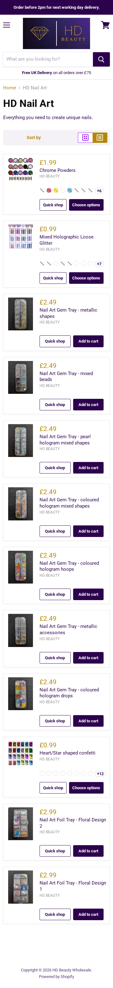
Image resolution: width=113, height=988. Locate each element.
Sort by (34, 137)
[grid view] (85, 138)
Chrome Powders (58, 170)
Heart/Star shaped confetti (67, 753)
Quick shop (53, 205)
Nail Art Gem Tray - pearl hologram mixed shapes (65, 440)
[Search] (101, 59)
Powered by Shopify (56, 976)
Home (9, 88)
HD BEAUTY (50, 176)
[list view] (100, 138)
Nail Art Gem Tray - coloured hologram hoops (69, 566)
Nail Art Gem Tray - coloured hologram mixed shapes (69, 503)
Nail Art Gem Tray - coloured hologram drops (69, 693)
